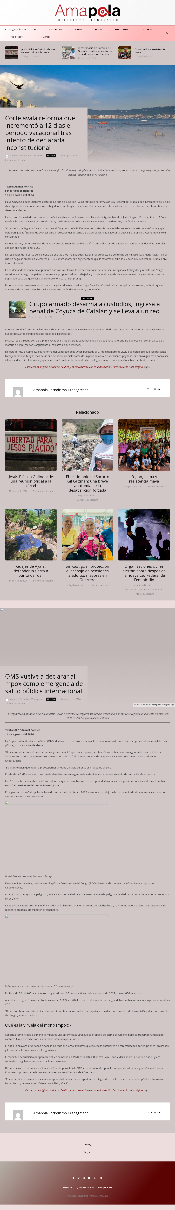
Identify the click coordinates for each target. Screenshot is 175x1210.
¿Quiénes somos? (85, 1187)
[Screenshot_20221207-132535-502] (17, 309)
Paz (36, 29)
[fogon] (124, 52)
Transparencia (105, 1187)
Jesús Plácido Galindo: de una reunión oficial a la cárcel (38, 51)
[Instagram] (83, 1178)
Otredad (79, 29)
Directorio (68, 1187)
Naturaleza (55, 29)
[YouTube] (89, 1178)
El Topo (99, 29)
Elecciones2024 (123, 29)
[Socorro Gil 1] (68, 52)
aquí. (147, 367)
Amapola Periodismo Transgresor (26, 155)
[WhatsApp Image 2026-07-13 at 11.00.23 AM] (87, 534)
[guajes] (31, 534)
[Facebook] (73, 1178)
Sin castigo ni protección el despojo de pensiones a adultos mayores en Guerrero (87, 573)
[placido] (11, 52)
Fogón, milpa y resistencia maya (150, 51)
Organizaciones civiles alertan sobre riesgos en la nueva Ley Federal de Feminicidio (144, 573)
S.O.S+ (146, 29)
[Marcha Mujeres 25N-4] (144, 534)
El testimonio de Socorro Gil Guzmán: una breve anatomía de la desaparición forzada (95, 51)
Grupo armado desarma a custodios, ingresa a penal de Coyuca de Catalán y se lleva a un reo (94, 307)
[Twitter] (78, 1178)
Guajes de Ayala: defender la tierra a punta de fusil (31, 570)
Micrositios (17, 37)
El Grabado (44, 37)
